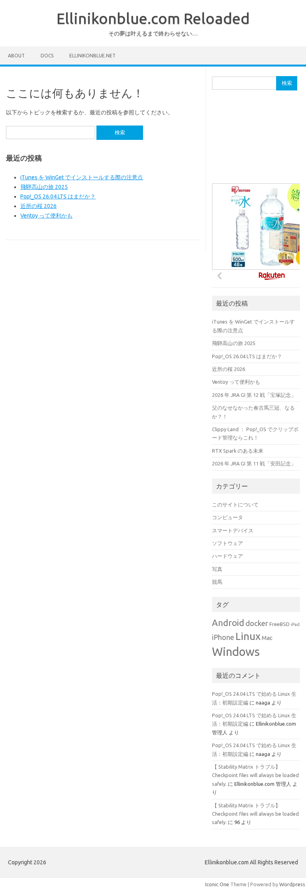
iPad (295, 624)
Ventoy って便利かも (46, 215)
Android (228, 623)
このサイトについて (235, 504)
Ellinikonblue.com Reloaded (153, 18)
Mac (267, 637)
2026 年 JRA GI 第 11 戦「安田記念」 (254, 463)
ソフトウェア (227, 543)
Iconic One (217, 884)
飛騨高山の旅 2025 (44, 187)
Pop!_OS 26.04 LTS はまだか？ (58, 196)
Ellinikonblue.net (92, 55)
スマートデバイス (232, 530)
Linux (248, 636)
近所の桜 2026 (38, 206)
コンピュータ (227, 517)
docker (256, 623)
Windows (236, 651)
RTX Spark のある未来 (237, 450)
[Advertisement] (259, 141)
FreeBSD (279, 624)
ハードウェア (227, 556)
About (16, 55)
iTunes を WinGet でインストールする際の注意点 (81, 177)
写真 (217, 569)
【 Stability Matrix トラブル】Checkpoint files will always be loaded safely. (255, 775)
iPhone (223, 637)
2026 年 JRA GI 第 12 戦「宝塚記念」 (254, 395)
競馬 (217, 582)
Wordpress (292, 884)
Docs (47, 55)
